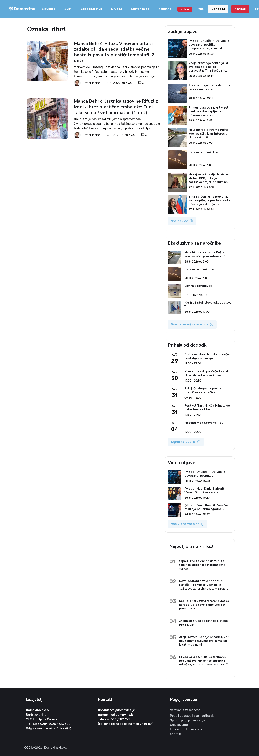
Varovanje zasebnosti (185, 710)
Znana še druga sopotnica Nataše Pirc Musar (203, 623)
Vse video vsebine (185, 524)
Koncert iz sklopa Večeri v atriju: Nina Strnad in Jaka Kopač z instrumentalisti (207, 373)
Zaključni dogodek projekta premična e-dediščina (204, 390)
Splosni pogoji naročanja (187, 720)
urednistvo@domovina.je (116, 710)
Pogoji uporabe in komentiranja (192, 715)
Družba (116, 9)
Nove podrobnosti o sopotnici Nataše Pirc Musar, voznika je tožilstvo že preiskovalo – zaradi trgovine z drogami (202, 584)
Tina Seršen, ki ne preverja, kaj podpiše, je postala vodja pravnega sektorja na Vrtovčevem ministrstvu (209, 200)
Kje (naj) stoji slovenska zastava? (208, 304)
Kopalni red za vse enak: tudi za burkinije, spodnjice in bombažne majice (201, 565)
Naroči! (240, 9)
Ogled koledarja (183, 442)
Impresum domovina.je (186, 729)
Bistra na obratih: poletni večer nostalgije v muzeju (207, 356)
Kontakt (175, 734)
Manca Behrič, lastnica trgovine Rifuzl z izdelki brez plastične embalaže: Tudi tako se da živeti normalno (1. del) (116, 107)
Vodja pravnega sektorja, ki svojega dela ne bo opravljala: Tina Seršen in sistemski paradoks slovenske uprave (208, 67)
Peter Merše (92, 83)
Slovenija (48, 9)
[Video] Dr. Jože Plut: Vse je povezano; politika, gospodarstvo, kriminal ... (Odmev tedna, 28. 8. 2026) (208, 44)
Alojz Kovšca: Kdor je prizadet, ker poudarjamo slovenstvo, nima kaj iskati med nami (203, 640)
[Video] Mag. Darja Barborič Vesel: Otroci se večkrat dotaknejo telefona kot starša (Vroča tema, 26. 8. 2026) (206, 490)
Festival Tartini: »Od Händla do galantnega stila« (207, 407)
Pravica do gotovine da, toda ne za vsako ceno (209, 87)
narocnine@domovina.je (116, 715)
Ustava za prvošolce (203, 152)
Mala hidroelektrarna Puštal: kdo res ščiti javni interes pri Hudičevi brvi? (209, 133)
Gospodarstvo (91, 9)
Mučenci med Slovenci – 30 (203, 423)
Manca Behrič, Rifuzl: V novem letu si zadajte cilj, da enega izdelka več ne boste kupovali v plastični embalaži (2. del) (114, 52)
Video (185, 9)
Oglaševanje (179, 725)
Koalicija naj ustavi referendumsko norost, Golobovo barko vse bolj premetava (204, 604)
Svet (68, 9)
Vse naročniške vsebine (190, 324)
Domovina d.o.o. (37, 710)
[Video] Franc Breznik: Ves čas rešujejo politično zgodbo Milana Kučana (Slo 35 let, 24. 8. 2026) (207, 507)
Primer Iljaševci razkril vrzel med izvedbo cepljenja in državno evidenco (208, 111)
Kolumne (165, 9)
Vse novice (179, 221)
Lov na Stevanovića (198, 286)
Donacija (218, 9)
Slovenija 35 (140, 9)
